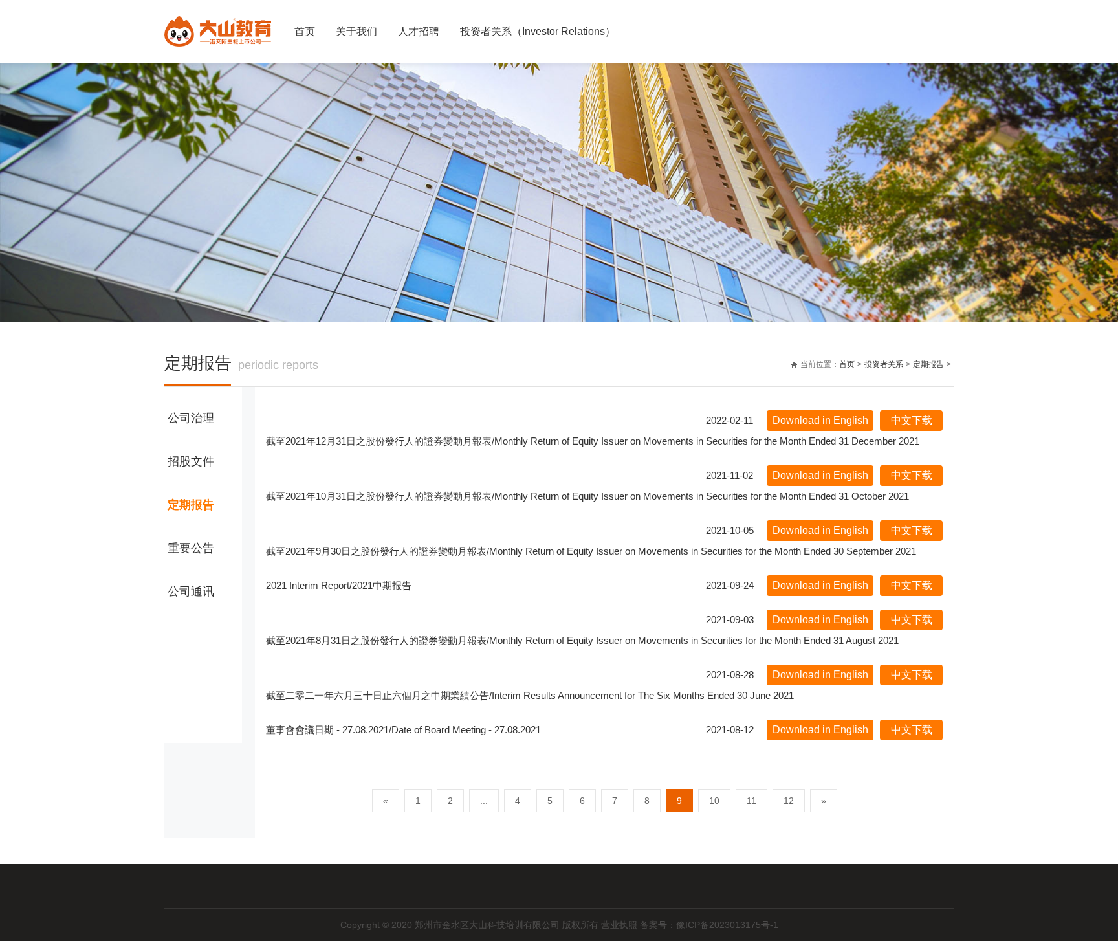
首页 (304, 31)
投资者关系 (883, 364)
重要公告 (191, 548)
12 (789, 800)
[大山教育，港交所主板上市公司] (217, 26)
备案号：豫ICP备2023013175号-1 (709, 925)
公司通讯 (191, 591)
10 (714, 800)
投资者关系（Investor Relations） (537, 31)
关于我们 (356, 31)
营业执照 (620, 925)
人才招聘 (418, 31)
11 (751, 800)
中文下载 (911, 420)
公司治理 (191, 418)
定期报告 (928, 364)
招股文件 (191, 461)
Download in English (820, 420)
